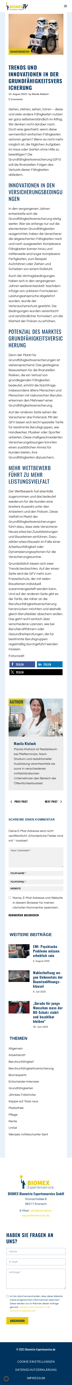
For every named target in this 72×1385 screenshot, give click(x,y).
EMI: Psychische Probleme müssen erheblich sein (46, 951)
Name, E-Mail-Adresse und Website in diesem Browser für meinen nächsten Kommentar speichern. (38, 902)
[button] (22, 664)
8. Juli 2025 (39, 991)
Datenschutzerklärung (36, 1369)
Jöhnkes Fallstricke (22, 1094)
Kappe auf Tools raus (23, 1101)
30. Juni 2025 (40, 1026)
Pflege (13, 1114)
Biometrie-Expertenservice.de (40, 1349)
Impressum (36, 1378)
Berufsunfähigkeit (21, 1061)
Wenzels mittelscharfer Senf (28, 1134)
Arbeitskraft (17, 1055)
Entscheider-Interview (24, 1081)
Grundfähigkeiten (19, 51)
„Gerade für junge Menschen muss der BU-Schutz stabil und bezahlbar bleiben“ (48, 1012)
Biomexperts (18, 1075)
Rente (13, 1121)
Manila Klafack (40, 94)
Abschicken (17, 1321)
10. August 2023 (18, 94)
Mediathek (16, 1108)
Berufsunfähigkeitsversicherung (31, 1068)
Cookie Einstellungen (36, 1361)
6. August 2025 (41, 961)
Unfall (13, 1128)
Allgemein (16, 1048)
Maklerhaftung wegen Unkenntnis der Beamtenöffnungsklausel (48, 979)
